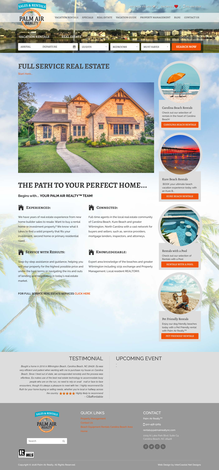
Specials (87, 17)
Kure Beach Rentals (179, 196)
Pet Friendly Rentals (180, 336)
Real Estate (104, 17)
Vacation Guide (126, 17)
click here (82, 293)
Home (84, 431)
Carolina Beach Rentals (180, 124)
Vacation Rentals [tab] (34, 36)
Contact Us (191, 17)
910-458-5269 (193, 6)
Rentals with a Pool (179, 264)
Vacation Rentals (66, 17)
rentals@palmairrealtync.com (159, 430)
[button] (94, 46)
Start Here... (25, 73)
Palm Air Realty (32, 15)
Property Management (155, 17)
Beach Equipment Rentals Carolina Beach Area (107, 426)
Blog (177, 17)
